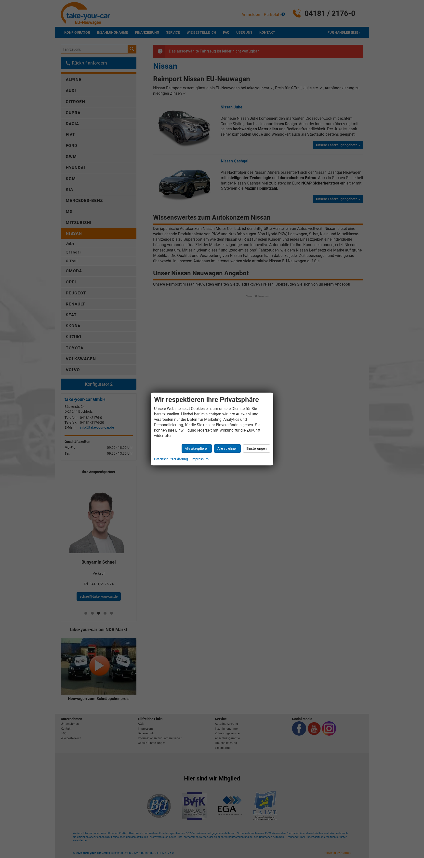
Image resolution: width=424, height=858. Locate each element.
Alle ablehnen (227, 448)
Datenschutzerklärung (171, 459)
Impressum (200, 459)
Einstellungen (256, 448)
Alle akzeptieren (197, 448)
